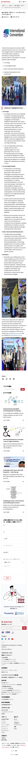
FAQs (15, 728)
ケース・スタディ (5, 725)
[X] (6, 379)
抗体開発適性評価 (6, 704)
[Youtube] (12, 639)
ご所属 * (5, 539)
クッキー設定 (14, 751)
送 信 (7, 578)
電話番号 (5, 552)
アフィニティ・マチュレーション (9, 670)
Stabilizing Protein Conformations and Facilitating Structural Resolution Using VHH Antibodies (13, 502)
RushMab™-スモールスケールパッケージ (11, 692)
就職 (15, 727)
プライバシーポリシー (6, 649)
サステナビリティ (18, 725)
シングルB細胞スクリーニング (8, 659)
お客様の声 (16, 723)
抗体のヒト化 (4, 672)
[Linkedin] (3, 379)
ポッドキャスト (5, 730)
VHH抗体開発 (4, 657)
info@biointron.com (14, 333)
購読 (23, 389)
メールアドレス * (8, 545)
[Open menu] (19, 1)
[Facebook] (10, 379)
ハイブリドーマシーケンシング (8, 661)
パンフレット (4, 728)
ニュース (16, 721)
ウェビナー (4, 723)
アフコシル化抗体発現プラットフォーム (10, 690)
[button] (25, 1)
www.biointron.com (16, 335)
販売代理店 (4, 740)
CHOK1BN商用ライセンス (7, 699)
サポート (4, 5)
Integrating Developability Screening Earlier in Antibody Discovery (12, 411)
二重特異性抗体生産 (6, 686)
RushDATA (5, 682)
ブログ (10, 5)
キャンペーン (4, 727)
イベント (3, 721)
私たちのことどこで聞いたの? (11, 559)
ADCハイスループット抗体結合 (10, 694)
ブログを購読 (7, 386)
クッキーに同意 (14, 754)
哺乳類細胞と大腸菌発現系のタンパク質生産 (11, 677)
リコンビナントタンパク (7, 712)
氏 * (4, 525)
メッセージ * (6, 566)
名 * (4, 532)
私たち (15, 719)
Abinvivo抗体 (4, 710)
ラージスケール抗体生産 (7, 688)
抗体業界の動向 (5, 719)
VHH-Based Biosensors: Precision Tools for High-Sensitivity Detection (13, 441)
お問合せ (3, 738)
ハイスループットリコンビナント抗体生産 (11, 684)
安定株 (3, 714)
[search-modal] (21, 1)
